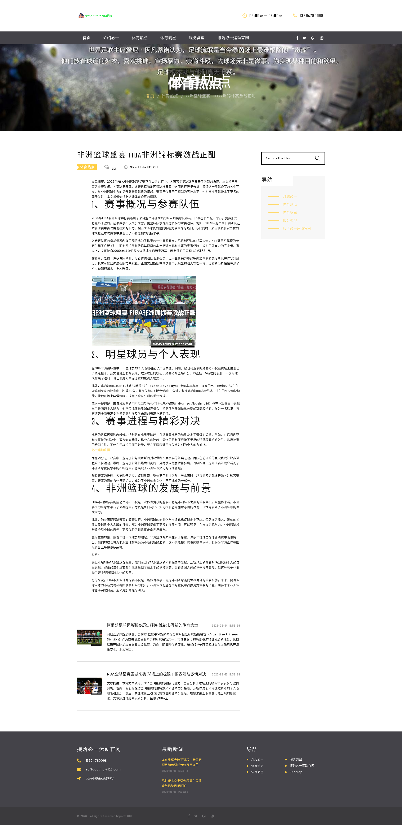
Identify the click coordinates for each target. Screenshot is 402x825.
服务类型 (197, 38)
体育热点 (140, 38)
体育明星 (168, 38)
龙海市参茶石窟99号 (100, 778)
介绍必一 (111, 38)
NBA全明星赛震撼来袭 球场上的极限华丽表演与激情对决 (156, 674)
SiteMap (296, 772)
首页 (87, 38)
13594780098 (311, 15)
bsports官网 (124, 816)
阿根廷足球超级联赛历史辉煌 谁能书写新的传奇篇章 (152, 625)
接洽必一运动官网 (233, 38)
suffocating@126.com (103, 769)
